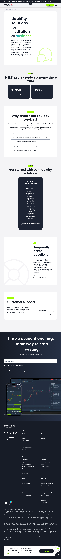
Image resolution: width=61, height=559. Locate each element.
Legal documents (45, 495)
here (20, 552)
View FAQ (41, 277)
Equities (24, 443)
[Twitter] (4, 440)
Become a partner (26, 495)
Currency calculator (45, 466)
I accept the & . (15, 365)
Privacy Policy (20, 365)
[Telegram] (16, 433)
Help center (43, 459)
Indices (24, 438)
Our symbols (25, 459)
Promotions (25, 449)
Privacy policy (44, 500)
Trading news (25, 473)
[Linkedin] (7, 433)
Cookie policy (44, 502)
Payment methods (26, 462)
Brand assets (44, 488)
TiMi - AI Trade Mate (26, 452)
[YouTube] (10, 433)
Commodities (25, 440)
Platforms (43, 431)
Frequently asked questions (47, 462)
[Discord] (7, 440)
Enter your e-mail (9, 361)
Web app (43, 438)
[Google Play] (11, 504)
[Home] (4, 9)
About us (43, 481)
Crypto (23, 433)
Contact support (42, 310)
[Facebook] (4, 433)
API (23, 471)
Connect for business (46, 485)
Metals (23, 445)
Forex (23, 436)
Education (24, 481)
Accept (46, 551)
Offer (23, 431)
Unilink (23, 498)
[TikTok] (13, 433)
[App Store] (6, 504)
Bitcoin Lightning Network (28, 466)
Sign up (50, 5)
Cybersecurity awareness (47, 483)
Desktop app (44, 436)
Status (42, 464)
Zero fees (24, 468)
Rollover (42, 498)
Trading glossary (26, 483)
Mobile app (43, 433)
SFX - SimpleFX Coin (26, 464)
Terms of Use (14, 365)
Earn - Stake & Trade (27, 447)
